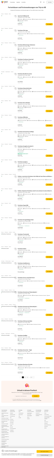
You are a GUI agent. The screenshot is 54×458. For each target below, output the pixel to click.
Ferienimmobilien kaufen (48, 416)
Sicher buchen (21, 414)
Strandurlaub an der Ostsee (5, 419)
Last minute (11, 422)
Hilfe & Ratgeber (29, 415)
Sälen (10, 13)
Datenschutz (46, 421)
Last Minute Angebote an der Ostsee (5, 435)
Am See (11, 425)
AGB (45, 420)
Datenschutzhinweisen (27, 454)
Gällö (10, 203)
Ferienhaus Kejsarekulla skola (24, 88)
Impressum (46, 423)
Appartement (12, 420)
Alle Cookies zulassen (44, 451)
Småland (10, 42)
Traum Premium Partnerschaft (29, 413)
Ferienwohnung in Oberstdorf (4, 444)
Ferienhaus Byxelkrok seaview (25, 73)
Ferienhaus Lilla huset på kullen (25, 321)
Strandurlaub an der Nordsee (4, 422)
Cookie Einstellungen (44, 455)
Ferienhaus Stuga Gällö (23, 205)
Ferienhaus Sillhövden (23, 117)
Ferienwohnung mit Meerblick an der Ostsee (5, 432)
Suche (19, 411)
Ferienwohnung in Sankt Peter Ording (5, 446)
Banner (28, 417)
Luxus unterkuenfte (13, 428)
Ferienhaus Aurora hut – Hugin (25, 350)
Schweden (6, 13)
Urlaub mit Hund (4, 411)
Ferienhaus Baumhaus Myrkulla (25, 364)
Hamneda (14, 57)
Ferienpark (11, 419)
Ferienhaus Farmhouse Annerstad (25, 59)
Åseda (14, 86)
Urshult (14, 232)
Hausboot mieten (12, 411)
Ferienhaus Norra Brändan (24, 102)
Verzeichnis (46, 426)
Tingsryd (14, 304)
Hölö (9, 129)
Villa (10, 417)
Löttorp (12, 71)
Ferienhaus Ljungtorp (23, 161)
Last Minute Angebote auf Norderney (5, 437)
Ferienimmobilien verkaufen (46, 418)
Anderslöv (10, 144)
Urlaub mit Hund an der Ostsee (5, 413)
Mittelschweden (8, 261)
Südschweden (8, 71)
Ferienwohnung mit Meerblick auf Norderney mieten (5, 426)
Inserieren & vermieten (30, 411)
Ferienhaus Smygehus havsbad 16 (25, 146)
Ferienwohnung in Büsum (5, 439)
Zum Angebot (49, 24)
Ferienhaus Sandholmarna (24, 263)
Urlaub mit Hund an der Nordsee (5, 416)
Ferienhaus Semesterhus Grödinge (26, 131)
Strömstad (12, 333)
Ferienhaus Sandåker (22, 335)
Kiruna (10, 275)
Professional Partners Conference (39, 415)
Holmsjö (10, 115)
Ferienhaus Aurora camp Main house (26, 277)
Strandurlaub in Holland (5, 418)
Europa (2, 13)
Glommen (10, 159)
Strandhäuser (12, 431)
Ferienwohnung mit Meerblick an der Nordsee (5, 429)
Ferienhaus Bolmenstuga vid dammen (26, 44)
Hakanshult (11, 28)
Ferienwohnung (12, 416)
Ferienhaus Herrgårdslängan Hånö (25, 219)
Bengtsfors (10, 188)
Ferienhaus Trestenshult (23, 234)
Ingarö (10, 246)
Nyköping (10, 217)
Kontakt (20, 417)
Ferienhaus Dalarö (22, 248)
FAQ (19, 416)
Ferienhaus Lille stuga (23, 30)
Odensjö (14, 42)
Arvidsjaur (10, 362)
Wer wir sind (46, 411)
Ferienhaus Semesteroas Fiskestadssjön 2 (27, 292)
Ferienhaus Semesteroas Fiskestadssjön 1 (27, 306)
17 (31, 377)
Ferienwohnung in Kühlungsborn (4, 441)
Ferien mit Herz (46, 414)
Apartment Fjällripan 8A (23, 16)
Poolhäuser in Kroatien (5, 423)
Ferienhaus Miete (12, 414)
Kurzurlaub (11, 423)
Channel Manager (38, 411)
